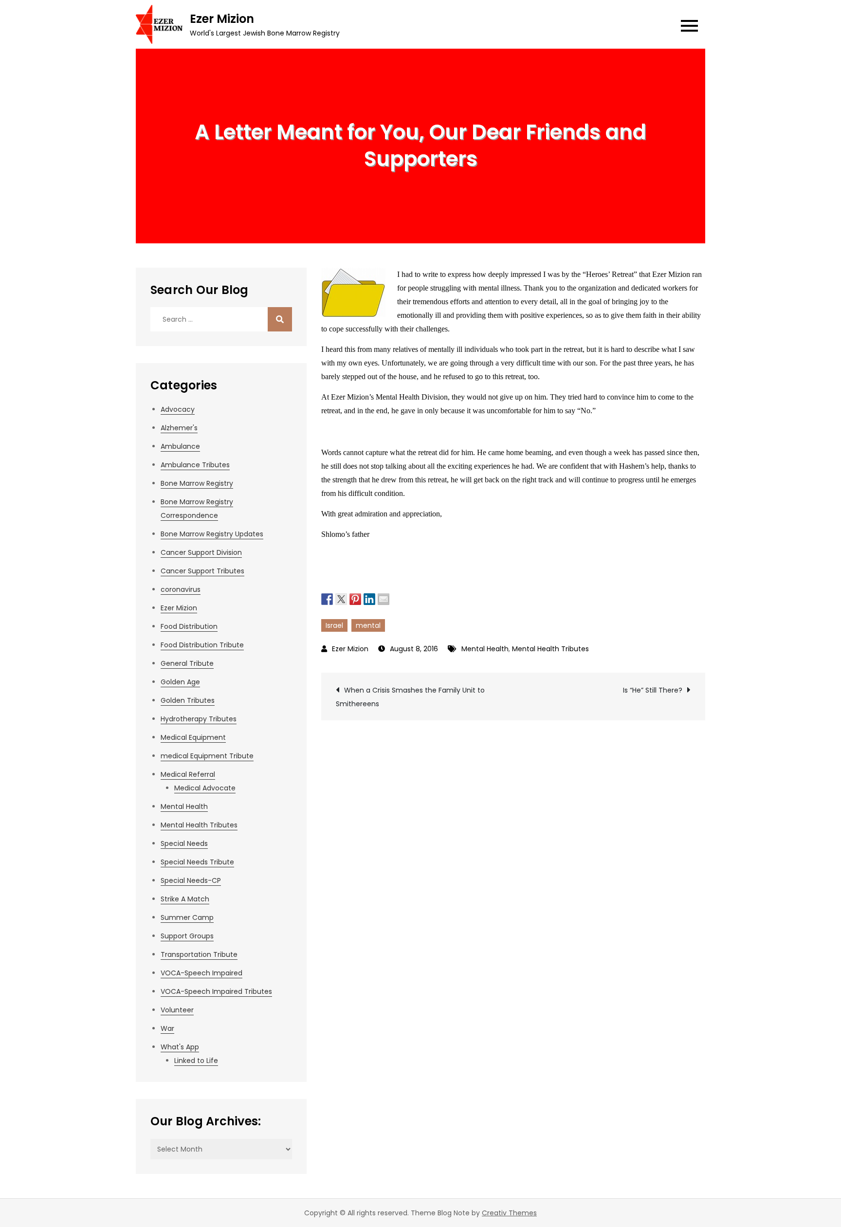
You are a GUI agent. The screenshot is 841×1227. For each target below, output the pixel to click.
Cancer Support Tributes (202, 571)
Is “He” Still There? (652, 690)
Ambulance (180, 446)
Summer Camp (187, 917)
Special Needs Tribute (197, 862)
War (167, 1028)
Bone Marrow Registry (197, 483)
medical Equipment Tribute (207, 756)
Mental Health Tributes (550, 649)
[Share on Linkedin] (369, 598)
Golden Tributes (188, 700)
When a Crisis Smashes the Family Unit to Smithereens (410, 697)
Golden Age (180, 682)
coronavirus (181, 589)
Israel (334, 625)
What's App (180, 1047)
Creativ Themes (509, 1213)
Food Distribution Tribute (202, 645)
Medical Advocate (205, 788)
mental (368, 625)
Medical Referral (188, 774)
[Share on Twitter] (341, 598)
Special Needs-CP (191, 880)
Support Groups (187, 936)
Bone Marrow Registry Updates (212, 534)
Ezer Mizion (222, 19)
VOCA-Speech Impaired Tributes (216, 991)
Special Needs (184, 843)
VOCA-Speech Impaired (201, 973)
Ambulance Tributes (195, 465)
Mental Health (485, 649)
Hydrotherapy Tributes (199, 719)
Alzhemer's (179, 428)
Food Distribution (189, 626)
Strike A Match (185, 899)
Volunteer (177, 1010)
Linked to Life (196, 1060)
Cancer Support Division (201, 552)
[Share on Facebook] (327, 598)
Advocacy (178, 409)
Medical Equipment (193, 737)
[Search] (280, 319)
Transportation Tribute (199, 954)
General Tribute (187, 663)
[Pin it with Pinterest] (355, 598)
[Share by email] (383, 598)
